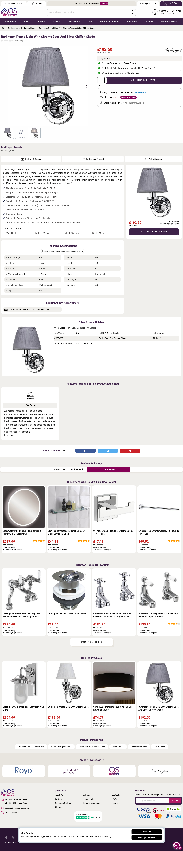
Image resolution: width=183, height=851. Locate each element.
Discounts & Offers (63, 803)
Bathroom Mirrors (169, 21)
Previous (48, 3)
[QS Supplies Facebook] (6, 837)
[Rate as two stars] (73, 469)
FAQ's (114, 799)
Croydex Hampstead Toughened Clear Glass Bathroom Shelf (66, 532)
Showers (57, 21)
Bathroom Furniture (109, 21)
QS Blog (58, 799)
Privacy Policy (89, 799)
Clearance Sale (15, 3)
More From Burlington (91, 642)
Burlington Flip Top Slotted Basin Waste (67, 613)
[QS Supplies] (9, 12)
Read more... (10, 435)
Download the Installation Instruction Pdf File (29, 309)
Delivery (86, 795)
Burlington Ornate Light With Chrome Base (68, 707)
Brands (39, 3)
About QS (59, 795)
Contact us (117, 795)
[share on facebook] (85, 451)
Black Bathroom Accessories (92, 747)
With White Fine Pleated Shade (112, 338)
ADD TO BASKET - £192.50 (144, 80)
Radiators (132, 21)
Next (134, 3)
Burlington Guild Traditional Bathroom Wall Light (23, 708)
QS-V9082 (58, 338)
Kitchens (148, 21)
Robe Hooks (118, 747)
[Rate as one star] (71, 469)
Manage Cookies (146, 837)
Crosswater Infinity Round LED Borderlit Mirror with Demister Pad (22, 532)
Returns (115, 803)
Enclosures (74, 21)
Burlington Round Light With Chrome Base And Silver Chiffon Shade (158, 708)
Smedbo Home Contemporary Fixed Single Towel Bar (158, 532)
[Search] (133, 12)
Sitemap (58, 807)
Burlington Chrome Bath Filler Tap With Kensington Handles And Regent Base (21, 615)
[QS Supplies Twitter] (13, 837)
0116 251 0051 (11, 812)
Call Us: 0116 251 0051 (170, 10)
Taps (90, 21)
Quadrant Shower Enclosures (31, 747)
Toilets (27, 21)
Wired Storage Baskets (61, 747)
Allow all (146, 832)
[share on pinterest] (130, 451)
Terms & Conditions (91, 803)
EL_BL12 (157, 338)
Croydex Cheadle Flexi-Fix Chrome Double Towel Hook (113, 532)
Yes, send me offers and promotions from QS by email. (159, 794)
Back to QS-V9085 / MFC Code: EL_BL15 (73, 343)
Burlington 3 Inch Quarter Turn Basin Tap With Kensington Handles (158, 615)
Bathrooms (10, 21)
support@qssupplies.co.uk (17, 808)
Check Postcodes (128, 97)
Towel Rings (159, 747)
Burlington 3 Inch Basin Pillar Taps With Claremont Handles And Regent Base (112, 615)
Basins (41, 21)
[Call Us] (155, 12)
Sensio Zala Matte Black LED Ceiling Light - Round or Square (114, 708)
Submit (175, 800)
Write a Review (108, 469)
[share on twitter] (108, 451)
